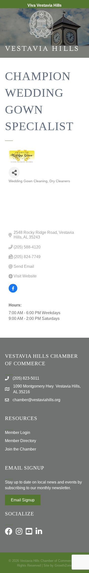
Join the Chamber (20, 449)
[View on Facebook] (13, 291)
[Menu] (78, 74)
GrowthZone (63, 565)
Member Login (17, 432)
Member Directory (20, 441)
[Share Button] (14, 172)
